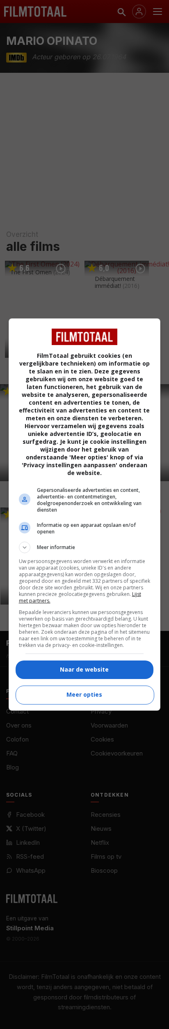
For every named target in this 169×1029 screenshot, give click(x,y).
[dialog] (85, 514)
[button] (85, 547)
